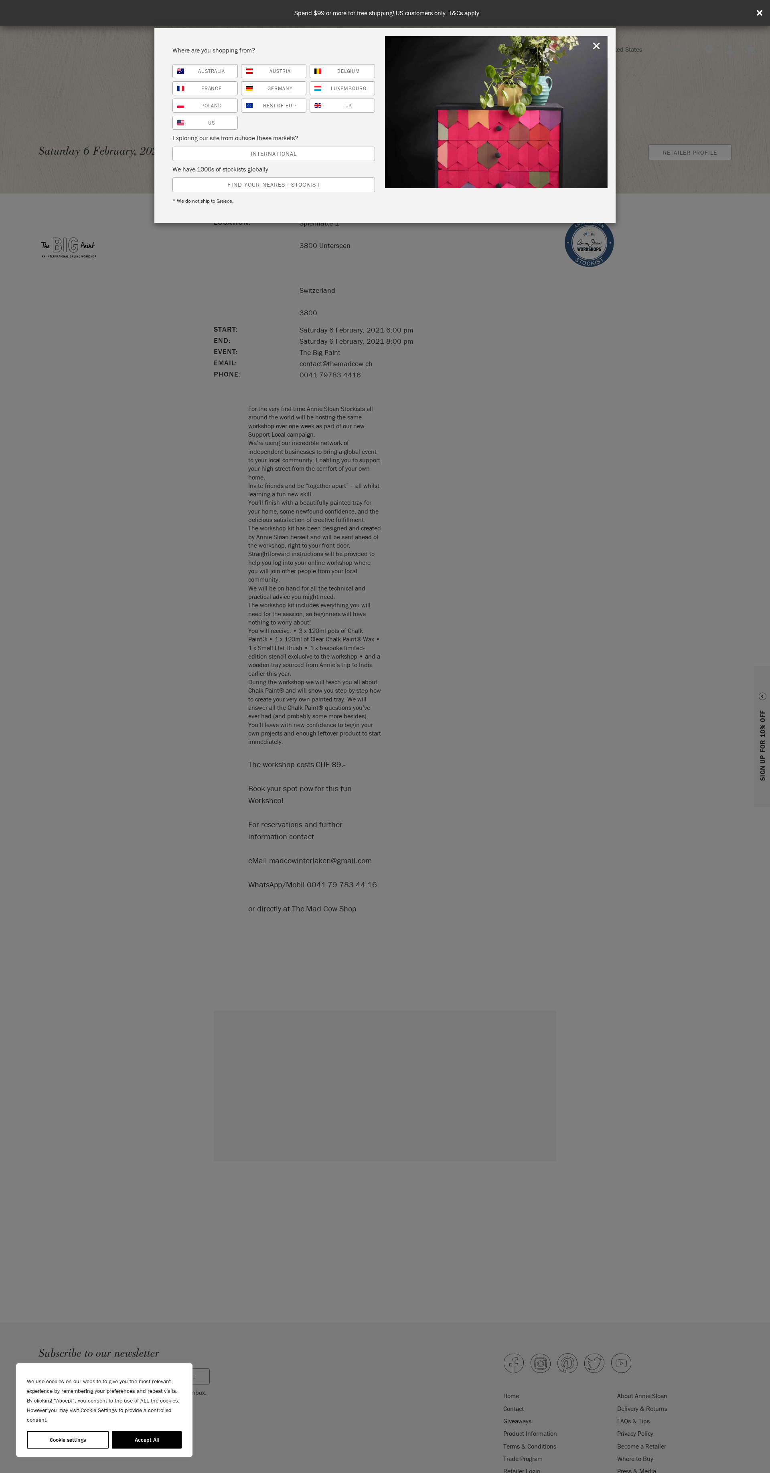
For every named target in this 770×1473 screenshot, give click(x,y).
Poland (211, 105)
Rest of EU (280, 105)
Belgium (349, 71)
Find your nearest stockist (273, 184)
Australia (211, 71)
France (211, 88)
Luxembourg (349, 88)
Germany (280, 88)
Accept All (147, 1439)
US (211, 122)
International (274, 153)
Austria (280, 71)
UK (349, 105)
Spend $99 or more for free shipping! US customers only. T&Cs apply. (387, 13)
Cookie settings (68, 1439)
